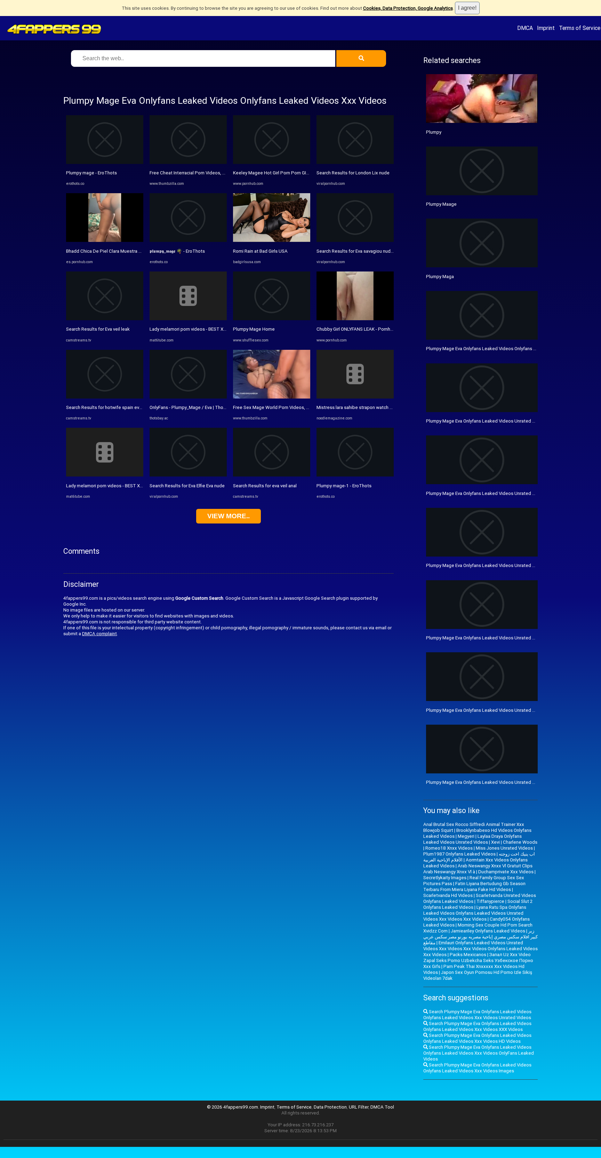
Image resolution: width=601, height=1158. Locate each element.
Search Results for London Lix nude (353, 173)
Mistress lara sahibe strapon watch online (359, 407)
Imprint (546, 27)
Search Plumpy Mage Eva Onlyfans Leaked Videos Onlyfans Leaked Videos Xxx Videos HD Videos (477, 1038)
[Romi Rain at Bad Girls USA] (271, 240)
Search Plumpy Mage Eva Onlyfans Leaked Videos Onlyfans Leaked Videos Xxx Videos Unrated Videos (477, 1015)
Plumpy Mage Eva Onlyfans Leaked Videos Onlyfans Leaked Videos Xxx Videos (507, 349)
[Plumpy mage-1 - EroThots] (355, 475)
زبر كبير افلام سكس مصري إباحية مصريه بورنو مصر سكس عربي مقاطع (480, 937)
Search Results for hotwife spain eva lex (107, 407)
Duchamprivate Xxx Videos (506, 872)
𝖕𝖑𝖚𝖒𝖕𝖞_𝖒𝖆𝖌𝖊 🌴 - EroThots (177, 251)
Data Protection (330, 1107)
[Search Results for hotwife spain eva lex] (104, 397)
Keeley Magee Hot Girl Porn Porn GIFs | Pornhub (282, 173)
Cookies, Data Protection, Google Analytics (408, 8)
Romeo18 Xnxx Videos (449, 848)
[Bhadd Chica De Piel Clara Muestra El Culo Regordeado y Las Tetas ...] (104, 240)
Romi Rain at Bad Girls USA (260, 251)
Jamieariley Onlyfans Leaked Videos (488, 931)
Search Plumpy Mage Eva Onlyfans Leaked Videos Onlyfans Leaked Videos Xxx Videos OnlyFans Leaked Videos (478, 1053)
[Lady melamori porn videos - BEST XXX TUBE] (104, 475)
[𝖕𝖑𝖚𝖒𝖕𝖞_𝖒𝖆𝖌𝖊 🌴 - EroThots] (188, 240)
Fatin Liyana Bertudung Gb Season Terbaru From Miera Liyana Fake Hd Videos (474, 886)
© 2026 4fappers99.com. (233, 1107)
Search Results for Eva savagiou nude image (361, 251)
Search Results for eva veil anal (265, 486)
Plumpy (433, 132)
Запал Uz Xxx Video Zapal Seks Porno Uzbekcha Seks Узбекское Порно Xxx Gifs (478, 960)
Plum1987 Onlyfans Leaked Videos (459, 854)
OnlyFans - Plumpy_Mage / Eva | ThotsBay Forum (199, 407)
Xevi (495, 842)
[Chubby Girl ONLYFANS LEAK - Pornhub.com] (355, 319)
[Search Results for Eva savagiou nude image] (355, 240)
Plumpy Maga (440, 276)
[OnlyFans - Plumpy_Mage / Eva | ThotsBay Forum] (188, 397)
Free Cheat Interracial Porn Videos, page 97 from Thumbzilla (212, 173)
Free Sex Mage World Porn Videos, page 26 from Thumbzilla (295, 407)
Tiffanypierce (490, 901)
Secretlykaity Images (444, 878)
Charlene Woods (520, 842)
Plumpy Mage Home (254, 329)
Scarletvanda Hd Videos (448, 895)
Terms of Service (579, 27)
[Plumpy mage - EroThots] (104, 162)
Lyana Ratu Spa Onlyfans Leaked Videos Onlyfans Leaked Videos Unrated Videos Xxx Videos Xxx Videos (474, 913)
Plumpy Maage (441, 204)
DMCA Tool (382, 1107)
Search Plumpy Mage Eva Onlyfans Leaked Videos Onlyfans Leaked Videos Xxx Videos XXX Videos (477, 1026)
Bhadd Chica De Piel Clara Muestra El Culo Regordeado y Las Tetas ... (137, 251)
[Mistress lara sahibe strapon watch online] (355, 397)
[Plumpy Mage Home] (271, 319)
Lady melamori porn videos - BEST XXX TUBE (112, 486)
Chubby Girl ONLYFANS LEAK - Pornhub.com (361, 329)
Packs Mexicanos (468, 955)
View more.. (228, 516)
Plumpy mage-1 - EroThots (343, 486)
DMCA (525, 27)
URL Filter (358, 1107)
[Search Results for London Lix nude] (355, 162)
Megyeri (466, 836)
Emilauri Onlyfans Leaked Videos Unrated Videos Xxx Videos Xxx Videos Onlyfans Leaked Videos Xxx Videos (480, 949)
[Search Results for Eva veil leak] (104, 319)
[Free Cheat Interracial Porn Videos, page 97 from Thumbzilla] (188, 162)
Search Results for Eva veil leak (98, 329)
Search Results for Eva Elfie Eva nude (187, 486)
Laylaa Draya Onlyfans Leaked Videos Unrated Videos (472, 839)
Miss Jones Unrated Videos (504, 848)
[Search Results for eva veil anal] (271, 475)
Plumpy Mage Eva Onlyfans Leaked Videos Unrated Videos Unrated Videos (503, 421)
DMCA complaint (99, 634)
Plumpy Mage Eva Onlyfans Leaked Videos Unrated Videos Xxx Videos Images (506, 493)
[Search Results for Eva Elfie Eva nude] (188, 475)
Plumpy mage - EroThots (91, 173)
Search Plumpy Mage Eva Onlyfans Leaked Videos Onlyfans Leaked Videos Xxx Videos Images (477, 1068)
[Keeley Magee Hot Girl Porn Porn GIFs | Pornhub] (271, 162)
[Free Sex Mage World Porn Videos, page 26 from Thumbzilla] (271, 397)
